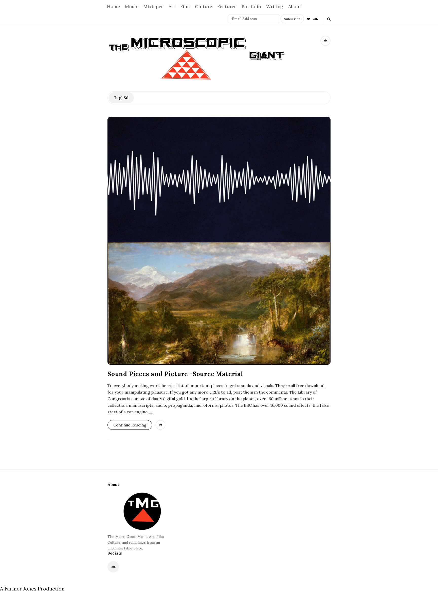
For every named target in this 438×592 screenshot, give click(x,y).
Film (185, 6)
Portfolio (251, 6)
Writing (274, 6)
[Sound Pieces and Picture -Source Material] (219, 241)
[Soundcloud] (315, 18)
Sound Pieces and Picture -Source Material (175, 374)
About (294, 6)
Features (226, 6)
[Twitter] (308, 18)
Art (172, 6)
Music (131, 6)
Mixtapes (153, 6)
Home (113, 6)
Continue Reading (129, 425)
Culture (203, 6)
